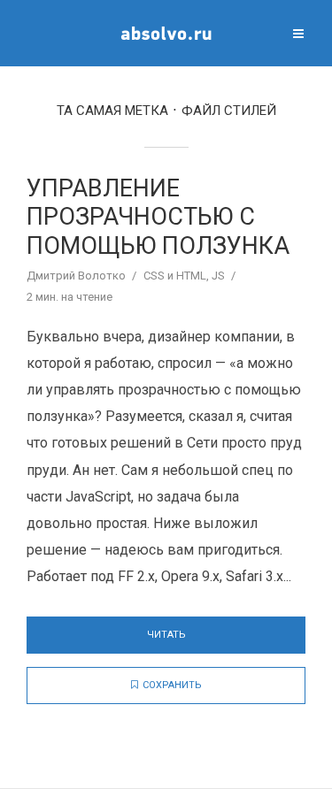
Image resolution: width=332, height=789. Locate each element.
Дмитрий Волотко (76, 275)
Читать (166, 634)
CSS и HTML (174, 275)
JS (218, 275)
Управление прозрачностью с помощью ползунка (158, 217)
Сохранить (172, 685)
